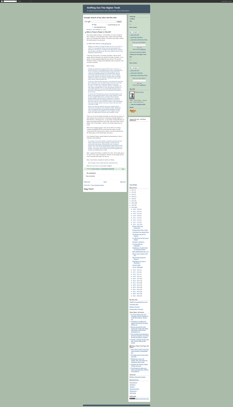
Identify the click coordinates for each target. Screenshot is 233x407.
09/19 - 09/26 (136, 281)
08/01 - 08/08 (136, 296)
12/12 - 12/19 (136, 211)
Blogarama (132, 384)
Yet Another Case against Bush (140, 232)
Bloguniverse (133, 391)
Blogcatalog (133, 393)
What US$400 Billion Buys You (140, 251)
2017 (132, 190)
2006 (132, 203)
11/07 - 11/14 (136, 222)
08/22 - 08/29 (136, 289)
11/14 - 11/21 (136, 220)
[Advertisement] (135, 149)
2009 (132, 196)
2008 (132, 198)
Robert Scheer (98, 127)
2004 (132, 207)
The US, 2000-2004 (137, 267)
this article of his (106, 43)
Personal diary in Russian (136, 309)
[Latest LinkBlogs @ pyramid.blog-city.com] (136, 37)
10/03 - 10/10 (136, 276)
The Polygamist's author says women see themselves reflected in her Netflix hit (139, 370)
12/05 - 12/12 (136, 213)
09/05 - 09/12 (136, 285)
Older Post (123, 181)
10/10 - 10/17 (136, 274)
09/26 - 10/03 (136, 278)
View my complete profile (138, 104)
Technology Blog (134, 304)
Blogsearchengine (134, 389)
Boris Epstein (140, 92)
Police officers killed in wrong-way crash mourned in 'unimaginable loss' (140, 351)
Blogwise (132, 387)
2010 (132, 194)
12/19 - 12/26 (136, 209)
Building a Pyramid (134, 307)
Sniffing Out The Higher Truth (103, 7)
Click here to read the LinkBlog (138, 52)
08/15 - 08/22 (136, 291)
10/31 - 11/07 (136, 224)
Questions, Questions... (138, 242)
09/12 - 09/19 (136, 283)
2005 (132, 205)
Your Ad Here (133, 184)
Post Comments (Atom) (97, 185)
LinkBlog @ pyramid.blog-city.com (139, 302)
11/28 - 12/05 (136, 215)
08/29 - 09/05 (136, 287)
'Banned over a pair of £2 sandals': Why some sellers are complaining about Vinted (139, 360)
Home (105, 181)
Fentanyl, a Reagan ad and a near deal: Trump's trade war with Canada (140, 341)
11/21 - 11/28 (136, 218)
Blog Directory (133, 382)
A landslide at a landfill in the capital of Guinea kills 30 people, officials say (139, 323)
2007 (132, 201)
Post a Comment (90, 176)
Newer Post (87, 181)
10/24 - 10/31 (136, 270)
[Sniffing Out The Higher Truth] (136, 73)
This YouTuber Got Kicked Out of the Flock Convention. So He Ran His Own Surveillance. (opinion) (140, 336)
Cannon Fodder (136, 265)
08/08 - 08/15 (136, 293)
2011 (132, 192)
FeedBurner (143, 49)
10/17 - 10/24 (136, 272)
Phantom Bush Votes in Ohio (140, 230)
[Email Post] (122, 169)
